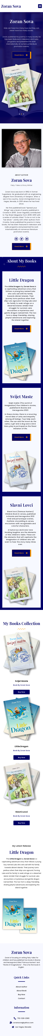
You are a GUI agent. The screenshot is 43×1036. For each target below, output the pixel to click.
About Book (21, 991)
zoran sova (11, 6)
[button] (40, 6)
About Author (21, 987)
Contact (21, 998)
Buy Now (21, 994)
